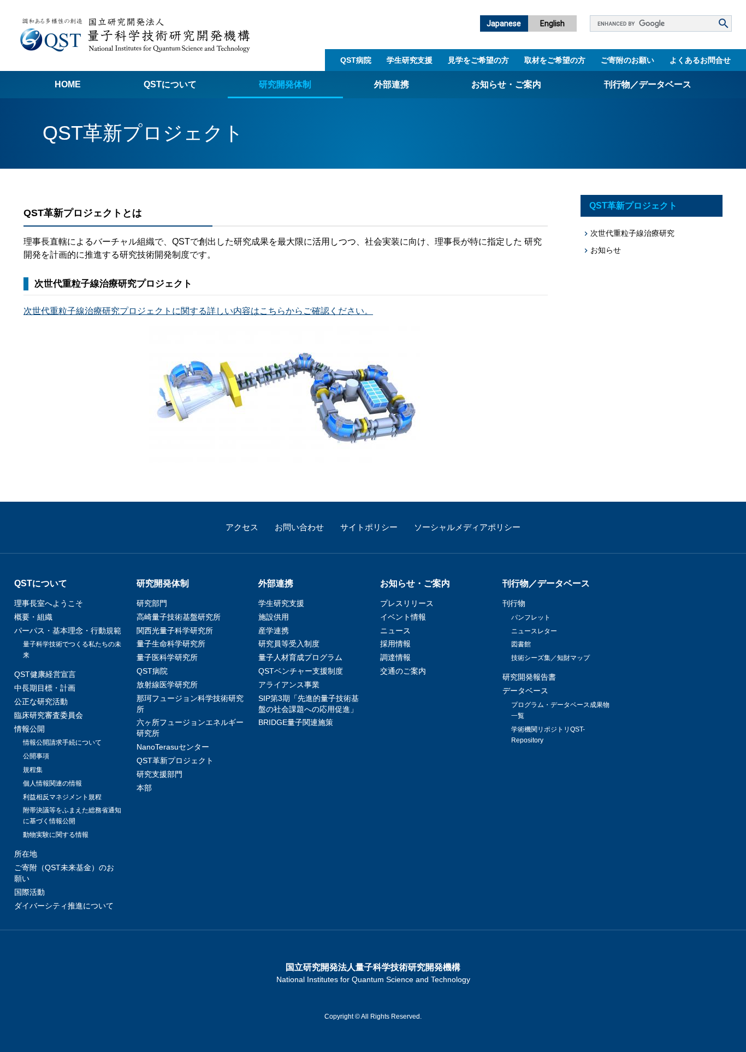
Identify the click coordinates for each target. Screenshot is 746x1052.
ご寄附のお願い (627, 60)
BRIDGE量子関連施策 (295, 722)
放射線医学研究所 (167, 684)
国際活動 (29, 892)
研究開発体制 (285, 84)
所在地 (25, 853)
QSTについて (170, 84)
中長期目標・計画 (44, 687)
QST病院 (355, 60)
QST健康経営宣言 (45, 674)
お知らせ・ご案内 (506, 84)
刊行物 (513, 603)
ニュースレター (534, 631)
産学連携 (273, 630)
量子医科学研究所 (167, 657)
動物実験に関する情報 (55, 835)
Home (68, 84)
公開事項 (36, 756)
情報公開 (29, 728)
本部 (144, 787)
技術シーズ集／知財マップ (550, 658)
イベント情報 (403, 617)
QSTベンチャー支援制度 (300, 671)
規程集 (33, 770)
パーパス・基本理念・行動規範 (67, 630)
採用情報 (395, 643)
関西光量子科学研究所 (175, 630)
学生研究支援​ (410, 60)
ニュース (395, 630)
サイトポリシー (369, 527)
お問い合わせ (299, 527)
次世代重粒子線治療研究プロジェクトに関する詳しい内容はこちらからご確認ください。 (198, 311)
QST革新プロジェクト (633, 205)
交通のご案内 (403, 671)
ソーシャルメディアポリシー (467, 527)
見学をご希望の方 (478, 60)
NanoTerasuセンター (173, 746)
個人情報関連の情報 (52, 783)
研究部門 (152, 603)
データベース (525, 690)
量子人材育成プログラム (300, 657)
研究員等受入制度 (288, 643)
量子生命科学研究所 (171, 643)
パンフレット (530, 617)
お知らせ (605, 250)
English (552, 23)
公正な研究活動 (41, 701)
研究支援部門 (159, 774)
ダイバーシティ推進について (64, 905)
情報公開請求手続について (62, 742)
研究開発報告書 (529, 677)
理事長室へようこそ (48, 603)
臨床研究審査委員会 (48, 715)
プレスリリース (407, 603)
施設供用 (273, 617)
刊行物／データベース (647, 84)
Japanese (504, 23)
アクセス (242, 527)
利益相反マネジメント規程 (62, 797)
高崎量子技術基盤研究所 (179, 617)
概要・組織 (33, 617)
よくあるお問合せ (700, 60)
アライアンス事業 (288, 684)
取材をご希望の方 (554, 60)
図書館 (521, 644)
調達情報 (395, 657)
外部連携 (391, 84)
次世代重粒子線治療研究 (632, 233)
